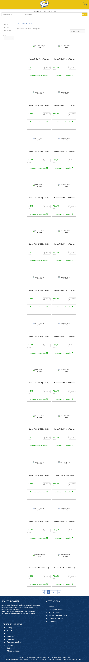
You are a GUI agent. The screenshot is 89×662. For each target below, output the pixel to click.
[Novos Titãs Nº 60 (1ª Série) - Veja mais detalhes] (39, 509)
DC (18, 23)
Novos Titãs (26, 23)
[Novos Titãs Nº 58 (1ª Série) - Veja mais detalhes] (64, 416)
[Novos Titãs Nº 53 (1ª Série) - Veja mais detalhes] (64, 324)
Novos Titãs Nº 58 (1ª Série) (64, 429)
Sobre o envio (54, 613)
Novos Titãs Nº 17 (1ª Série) (64, 198)
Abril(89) (7, 27)
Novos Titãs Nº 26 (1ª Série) (64, 152)
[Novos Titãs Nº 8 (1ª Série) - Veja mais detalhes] (39, 46)
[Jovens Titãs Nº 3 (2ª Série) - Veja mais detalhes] (64, 463)
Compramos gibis (56, 618)
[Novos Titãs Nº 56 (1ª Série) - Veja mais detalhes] (39, 416)
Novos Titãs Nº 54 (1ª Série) (39, 383)
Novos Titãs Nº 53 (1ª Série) (64, 337)
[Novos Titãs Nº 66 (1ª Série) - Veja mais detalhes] (64, 509)
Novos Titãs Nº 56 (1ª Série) (39, 429)
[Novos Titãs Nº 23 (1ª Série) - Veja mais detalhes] (39, 185)
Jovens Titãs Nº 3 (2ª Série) (64, 475)
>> (59, 592)
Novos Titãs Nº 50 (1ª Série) (39, 337)
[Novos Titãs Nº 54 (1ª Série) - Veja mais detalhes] (39, 370)
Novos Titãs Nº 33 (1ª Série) (64, 59)
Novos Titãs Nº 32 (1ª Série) (39, 105)
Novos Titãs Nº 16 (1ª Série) (39, 244)
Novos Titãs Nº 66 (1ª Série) (64, 522)
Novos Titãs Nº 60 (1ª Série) (39, 522)
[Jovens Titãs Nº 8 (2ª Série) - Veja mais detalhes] (39, 555)
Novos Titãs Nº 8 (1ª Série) (39, 59)
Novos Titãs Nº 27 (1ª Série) (39, 152)
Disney (9, 628)
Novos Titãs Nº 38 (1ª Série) (39, 290)
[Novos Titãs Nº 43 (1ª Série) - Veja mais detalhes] (39, 463)
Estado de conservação (58, 616)
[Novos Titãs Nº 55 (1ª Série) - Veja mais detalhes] (64, 370)
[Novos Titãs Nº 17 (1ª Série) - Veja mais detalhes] (64, 185)
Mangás (10, 645)
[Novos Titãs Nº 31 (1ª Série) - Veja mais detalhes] (64, 93)
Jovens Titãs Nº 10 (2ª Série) (64, 568)
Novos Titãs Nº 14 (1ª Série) (64, 244)
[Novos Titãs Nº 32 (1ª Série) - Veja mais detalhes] (39, 93)
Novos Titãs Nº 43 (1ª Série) (39, 475)
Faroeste (10, 636)
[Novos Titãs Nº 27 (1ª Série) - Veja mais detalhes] (39, 139)
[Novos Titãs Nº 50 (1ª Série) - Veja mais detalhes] (39, 324)
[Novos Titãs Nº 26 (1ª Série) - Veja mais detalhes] (64, 139)
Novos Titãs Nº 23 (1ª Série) (39, 198)
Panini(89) (7, 30)
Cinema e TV (12, 639)
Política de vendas (56, 610)
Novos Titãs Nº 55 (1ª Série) (64, 383)
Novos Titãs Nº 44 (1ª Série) (64, 290)
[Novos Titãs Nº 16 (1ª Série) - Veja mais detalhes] (39, 231)
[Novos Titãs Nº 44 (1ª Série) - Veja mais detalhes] (64, 278)
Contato (52, 621)
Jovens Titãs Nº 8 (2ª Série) (39, 568)
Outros (9, 648)
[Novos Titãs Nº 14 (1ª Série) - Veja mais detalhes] (64, 231)
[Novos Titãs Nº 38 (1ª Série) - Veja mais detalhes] (39, 278)
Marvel (9, 631)
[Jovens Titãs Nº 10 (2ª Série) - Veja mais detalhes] (64, 555)
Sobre (51, 607)
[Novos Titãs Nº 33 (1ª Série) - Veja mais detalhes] (64, 46)
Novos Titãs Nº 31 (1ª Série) (64, 105)
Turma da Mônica (14, 642)
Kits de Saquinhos (14, 651)
